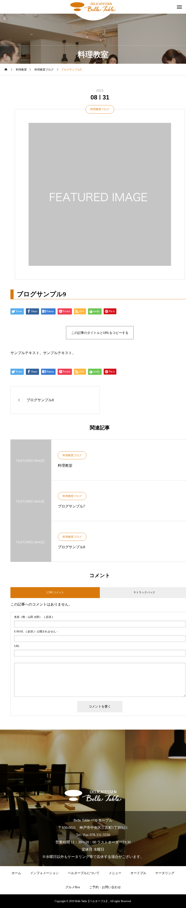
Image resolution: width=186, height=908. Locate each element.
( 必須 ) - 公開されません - (35, 631)
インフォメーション (44, 873)
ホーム (16, 873)
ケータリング (164, 873)
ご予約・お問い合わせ (105, 887)
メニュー (115, 873)
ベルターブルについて (84, 873)
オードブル (138, 873)
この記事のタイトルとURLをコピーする (99, 333)
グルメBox (72, 887)
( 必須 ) (33, 617)
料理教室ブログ (99, 109)
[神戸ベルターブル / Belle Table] (93, 6)
